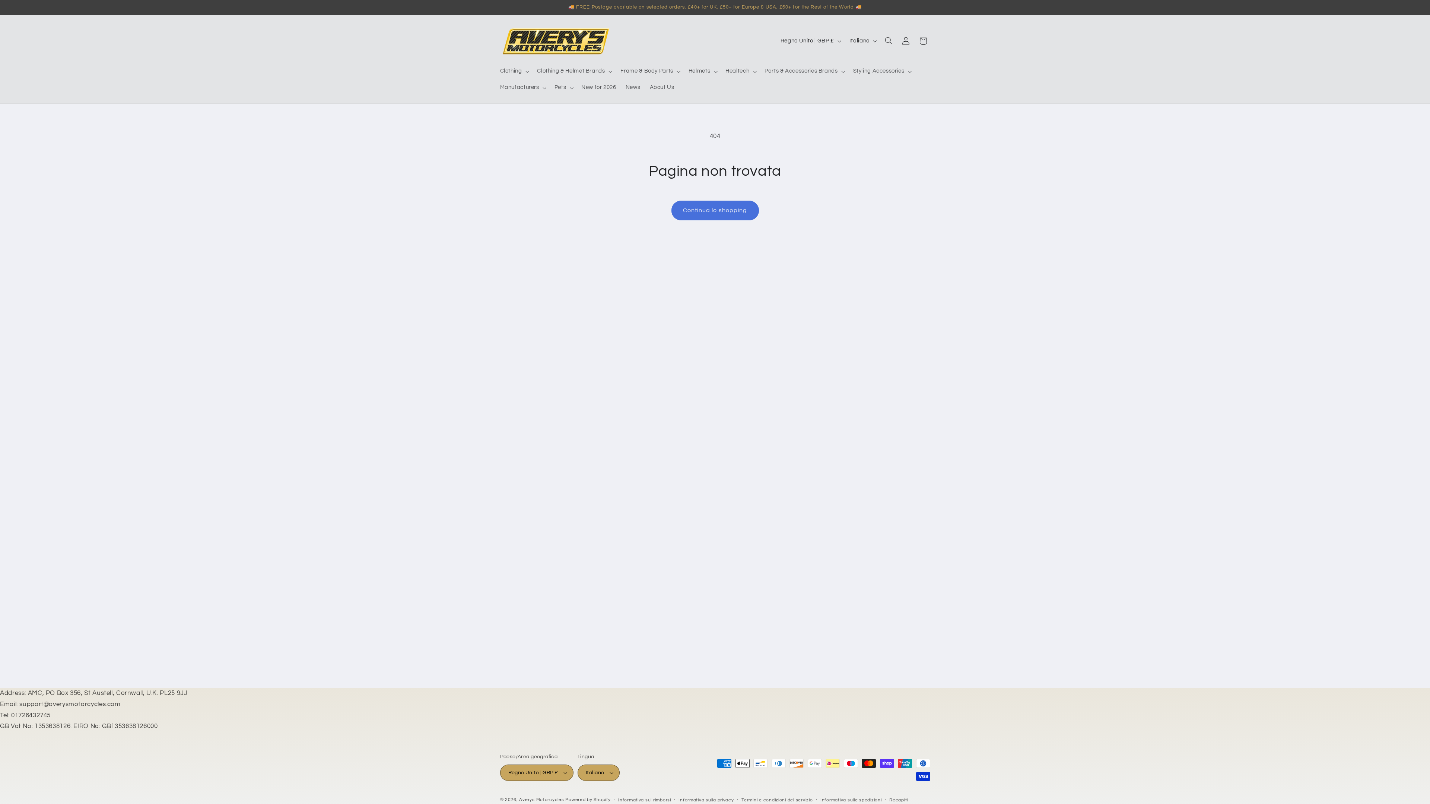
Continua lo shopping (715, 210)
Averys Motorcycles (541, 800)
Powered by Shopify (587, 800)
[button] (514, 71)
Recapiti (898, 800)
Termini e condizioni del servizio (777, 800)
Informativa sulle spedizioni (851, 800)
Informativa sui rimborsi (644, 800)
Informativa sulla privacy (706, 800)
